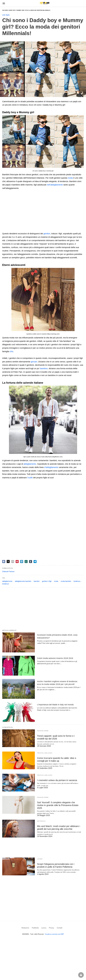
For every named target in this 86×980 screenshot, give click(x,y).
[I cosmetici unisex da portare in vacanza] (18, 782)
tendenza (77, 581)
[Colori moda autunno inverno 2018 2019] (18, 666)
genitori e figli (46, 581)
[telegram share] (35, 561)
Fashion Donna (43, 730)
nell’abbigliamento (55, 185)
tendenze (5, 584)
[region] (43, 211)
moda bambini (66, 581)
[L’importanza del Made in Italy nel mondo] (18, 712)
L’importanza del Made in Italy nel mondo (55, 704)
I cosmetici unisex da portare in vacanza (57, 780)
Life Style (6, 15)
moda (70, 178)
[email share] (12, 561)
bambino (44, 368)
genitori (47, 233)
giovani (34, 362)
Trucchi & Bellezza (44, 753)
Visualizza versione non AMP (54, 934)
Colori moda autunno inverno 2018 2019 (55, 658)
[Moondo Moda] (44, 3)
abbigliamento (30, 464)
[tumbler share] (30, 561)
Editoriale (41, 821)
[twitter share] (8, 561)
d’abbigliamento (51, 467)
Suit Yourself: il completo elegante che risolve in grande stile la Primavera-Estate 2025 (57, 805)
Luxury (40, 859)
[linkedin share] (21, 561)
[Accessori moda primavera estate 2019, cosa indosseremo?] (18, 642)
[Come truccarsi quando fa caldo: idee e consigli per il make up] (18, 760)
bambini (36, 581)
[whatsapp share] (26, 561)
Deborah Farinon (8, 571)
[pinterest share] (17, 561)
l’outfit (30, 477)
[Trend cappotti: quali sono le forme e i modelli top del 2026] (18, 738)
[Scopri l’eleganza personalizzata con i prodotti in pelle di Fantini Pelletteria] (18, 866)
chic (11, 351)
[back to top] (81, 975)
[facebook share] (3, 561)
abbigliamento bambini (23, 581)
